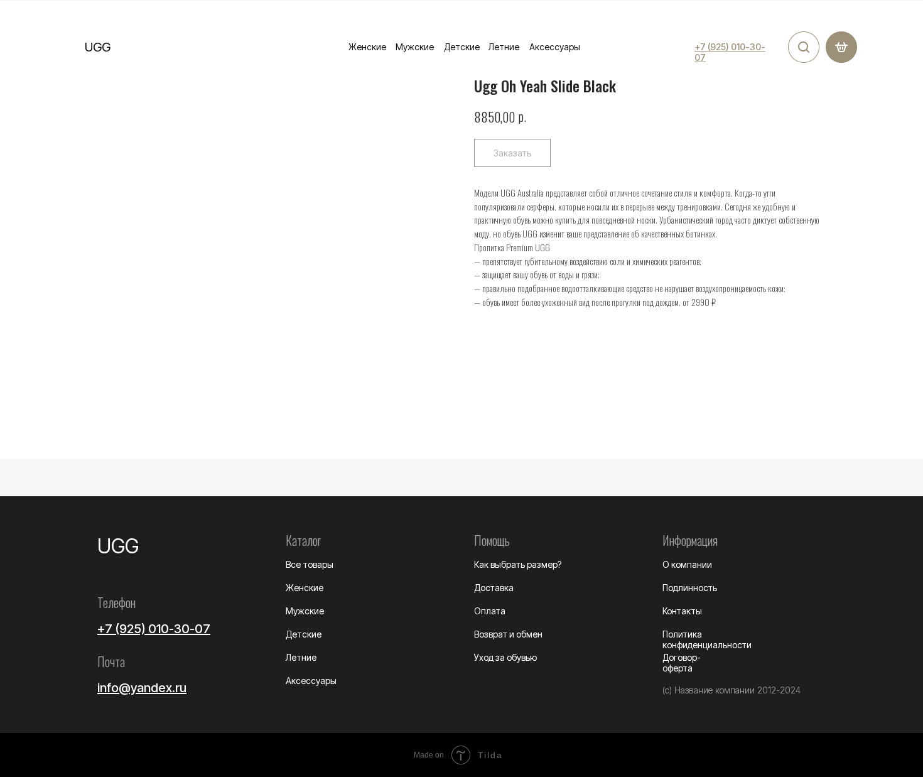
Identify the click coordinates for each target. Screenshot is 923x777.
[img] (803, 47)
